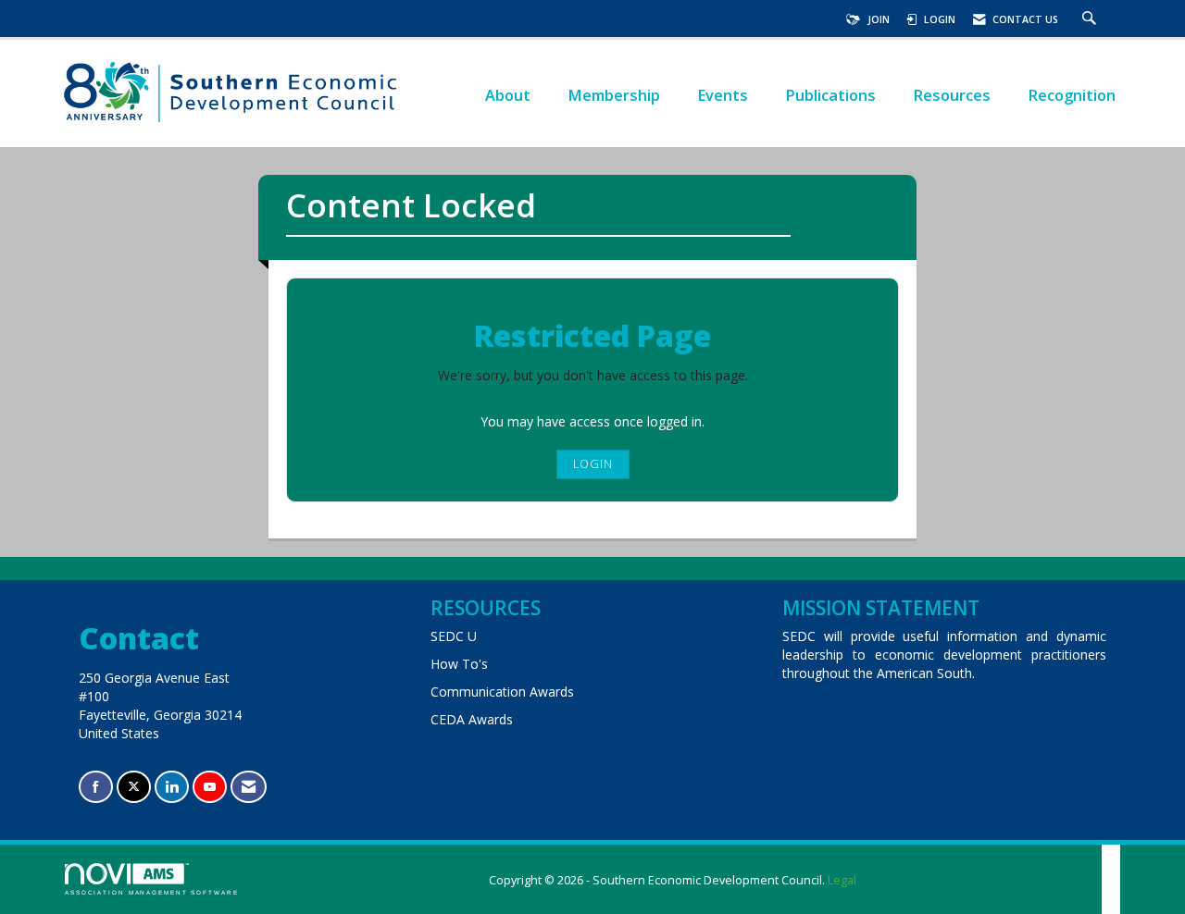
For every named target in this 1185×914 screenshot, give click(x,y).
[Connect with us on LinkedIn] (172, 787)
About (507, 94)
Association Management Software (152, 892)
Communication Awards (502, 691)
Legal (842, 880)
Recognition (1072, 94)
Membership (614, 94)
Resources (952, 94)
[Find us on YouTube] (210, 787)
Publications (830, 94)
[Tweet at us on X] (134, 787)
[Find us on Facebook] (96, 787)
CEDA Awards (471, 719)
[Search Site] (1091, 19)
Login (593, 464)
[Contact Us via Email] (249, 787)
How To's (459, 664)
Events (722, 94)
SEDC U (453, 636)
